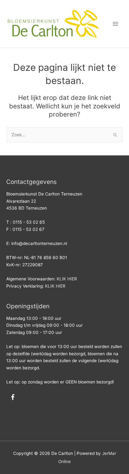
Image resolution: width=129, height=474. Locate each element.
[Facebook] (12, 397)
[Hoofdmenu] (115, 24)
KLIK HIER (67, 278)
